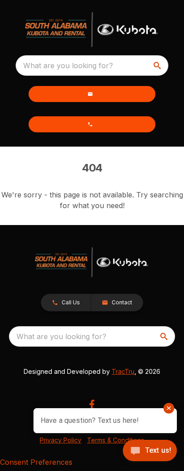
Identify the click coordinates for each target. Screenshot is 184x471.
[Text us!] (150, 451)
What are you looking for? (68, 65)
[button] (92, 94)
